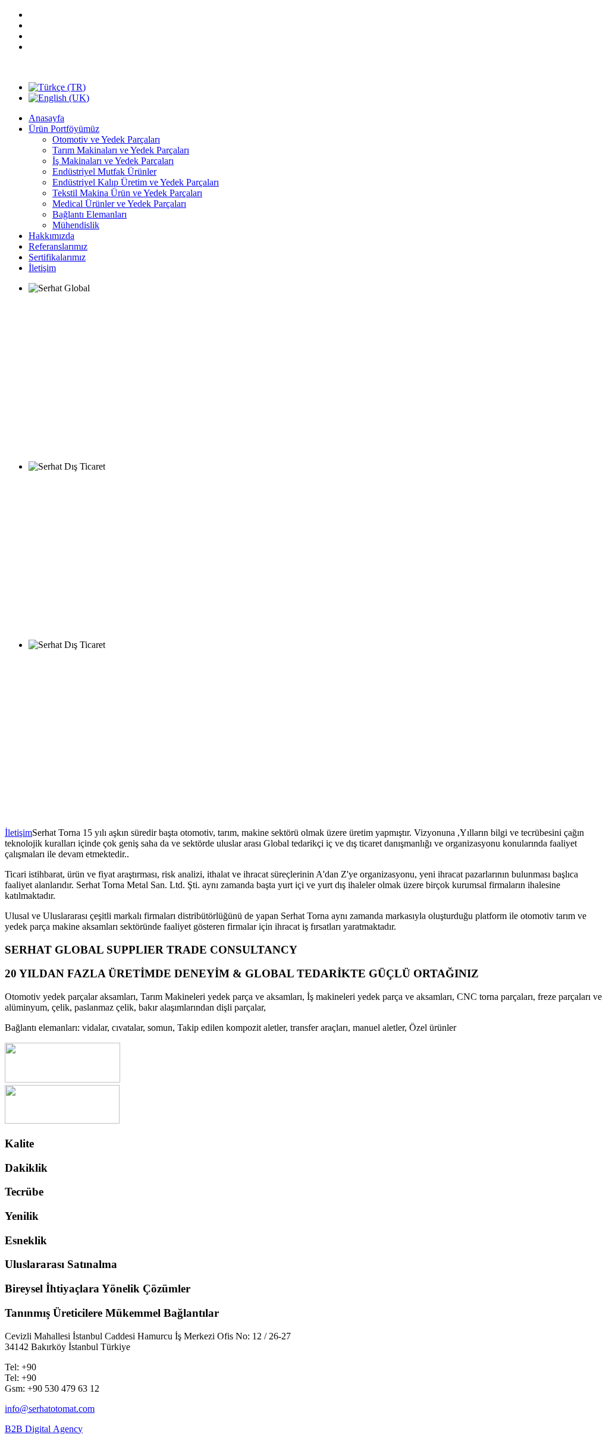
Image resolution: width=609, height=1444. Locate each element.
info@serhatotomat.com (50, 1409)
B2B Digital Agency (44, 1429)
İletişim (18, 833)
